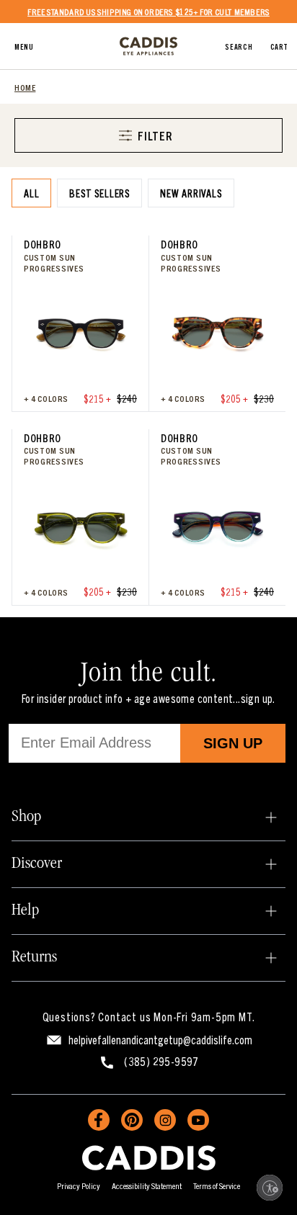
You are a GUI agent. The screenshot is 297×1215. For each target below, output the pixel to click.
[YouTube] (198, 1120)
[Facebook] (99, 1120)
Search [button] (238, 46)
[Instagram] (165, 1120)
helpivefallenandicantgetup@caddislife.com (160, 1039)
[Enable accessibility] (270, 1188)
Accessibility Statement (147, 1185)
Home (24, 86)
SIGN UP (232, 743)
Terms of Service (216, 1185)
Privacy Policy (78, 1185)
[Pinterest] (132, 1120)
